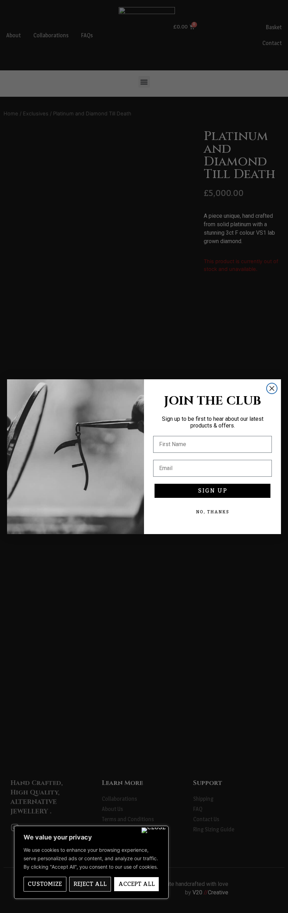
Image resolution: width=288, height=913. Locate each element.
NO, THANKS (212, 512)
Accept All (136, 884)
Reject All (90, 884)
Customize (45, 884)
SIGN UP (212, 490)
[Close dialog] (271, 388)
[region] (91, 862)
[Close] (153, 830)
